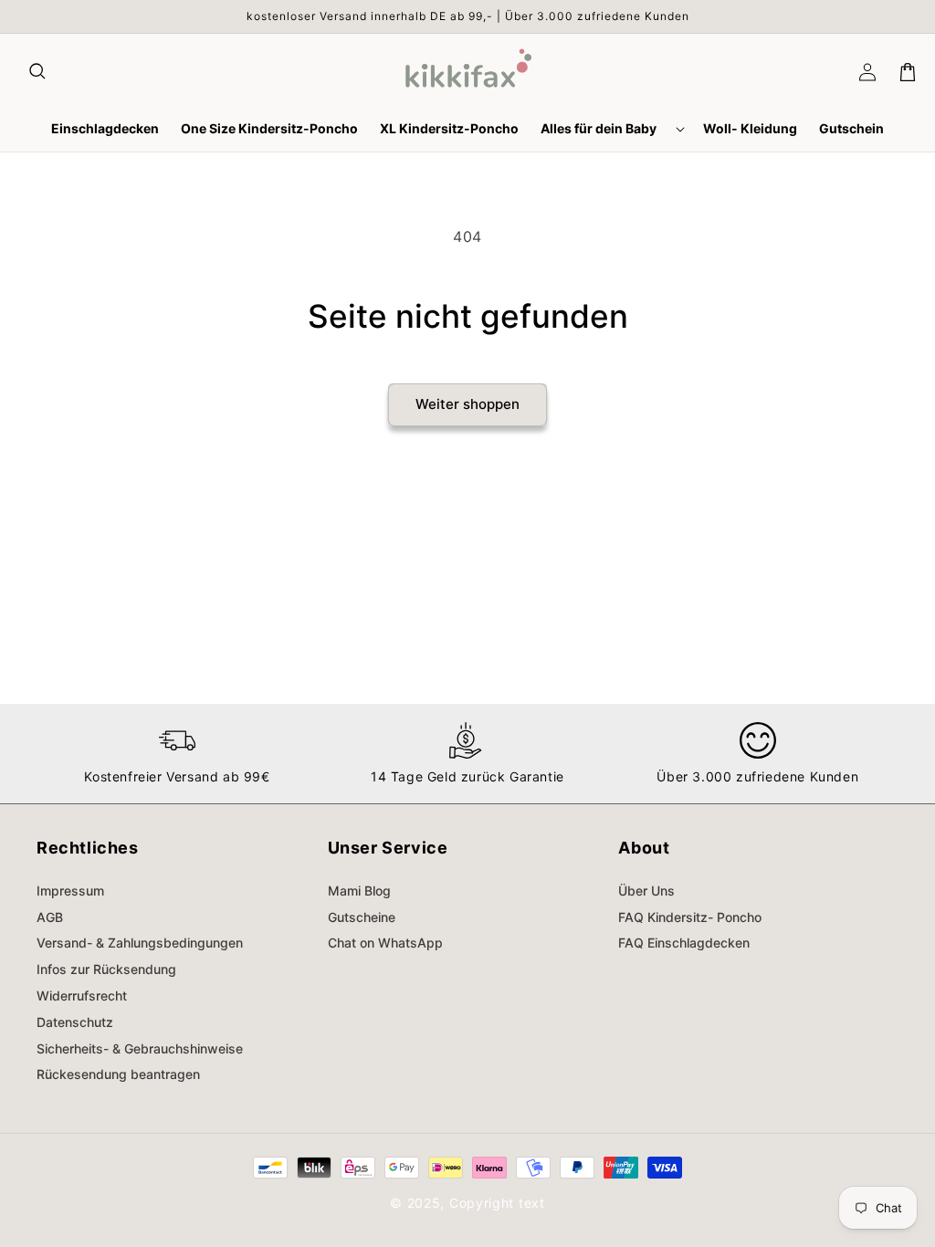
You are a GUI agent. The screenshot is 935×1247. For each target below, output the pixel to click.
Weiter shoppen (467, 404)
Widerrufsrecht (82, 995)
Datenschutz (75, 1022)
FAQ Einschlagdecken (684, 942)
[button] (38, 72)
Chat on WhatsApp (385, 942)
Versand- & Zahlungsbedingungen (140, 942)
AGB (50, 917)
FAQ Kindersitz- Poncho (690, 917)
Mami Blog (359, 890)
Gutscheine (361, 917)
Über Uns (646, 890)
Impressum (70, 890)
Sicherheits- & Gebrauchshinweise (140, 1048)
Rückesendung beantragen (118, 1074)
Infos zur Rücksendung (106, 969)
